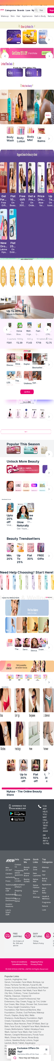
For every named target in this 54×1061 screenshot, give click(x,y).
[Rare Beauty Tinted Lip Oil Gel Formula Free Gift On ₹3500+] (3, 177)
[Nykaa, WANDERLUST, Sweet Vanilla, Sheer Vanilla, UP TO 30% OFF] (37, 677)
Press (8, 881)
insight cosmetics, (22, 1007)
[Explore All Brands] (27, 394)
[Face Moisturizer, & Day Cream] (39, 582)
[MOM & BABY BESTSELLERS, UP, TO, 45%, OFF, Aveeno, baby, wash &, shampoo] (22, 276)
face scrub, (15, 1026)
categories (10, 10)
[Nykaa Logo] (2, 9)
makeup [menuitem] (5, 16)
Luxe (44, 910)
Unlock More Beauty (23, 461)
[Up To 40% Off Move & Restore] (27, 307)
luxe (28, 10)
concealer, (16, 982)
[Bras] (5, 703)
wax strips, (21, 1004)
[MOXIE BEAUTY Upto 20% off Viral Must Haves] (10, 507)
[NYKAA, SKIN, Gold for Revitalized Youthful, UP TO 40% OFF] (10, 677)
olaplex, (15, 1015)
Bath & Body (44, 880)
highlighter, (17, 979)
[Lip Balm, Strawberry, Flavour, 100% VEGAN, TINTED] (7, 582)
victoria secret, (18, 987)
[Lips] (1, 582)
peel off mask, (33, 1023)
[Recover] (45, 625)
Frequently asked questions (19, 872)
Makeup (45, 867)
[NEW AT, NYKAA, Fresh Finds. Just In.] (34, 486)
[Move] (9, 625)
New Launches (37, 874)
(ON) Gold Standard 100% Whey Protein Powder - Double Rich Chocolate (49, 334)
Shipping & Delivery (18, 893)
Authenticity (10, 877)
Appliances (46, 884)
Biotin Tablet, (18, 1043)
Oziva (19, 331)
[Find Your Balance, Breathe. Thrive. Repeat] (33, 608)
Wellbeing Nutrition (29, 331)
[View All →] (27, 433)
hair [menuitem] (18, 16)
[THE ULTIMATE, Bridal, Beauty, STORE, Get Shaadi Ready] (26, 486)
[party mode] (27, 25)
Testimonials (11, 885)
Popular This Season (23, 444)
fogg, (29, 1001)
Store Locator (18, 880)
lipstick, (8, 979)
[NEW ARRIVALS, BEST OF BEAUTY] (50, 276)
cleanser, (16, 996)
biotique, (37, 982)
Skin (44, 871)
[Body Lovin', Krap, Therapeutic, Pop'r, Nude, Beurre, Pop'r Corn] (41, 130)
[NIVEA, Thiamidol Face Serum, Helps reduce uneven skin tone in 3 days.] (26, 414)
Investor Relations (9, 905)
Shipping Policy (36, 962)
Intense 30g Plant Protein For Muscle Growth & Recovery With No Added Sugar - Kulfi (10, 334)
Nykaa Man (35, 880)
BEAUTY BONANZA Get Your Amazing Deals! (23, 2)
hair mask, (27, 990)
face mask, (27, 982)
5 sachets (10, 339)
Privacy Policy (36, 964)
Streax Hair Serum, (18, 1037)
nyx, (24, 1021)
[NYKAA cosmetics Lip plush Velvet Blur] (50, 177)
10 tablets (40, 339)
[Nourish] (21, 625)
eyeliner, (18, 990)
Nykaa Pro (35, 892)
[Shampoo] (14, 582)
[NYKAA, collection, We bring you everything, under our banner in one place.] (27, 666)
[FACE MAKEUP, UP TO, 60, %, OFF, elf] (3, 276)
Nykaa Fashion (36, 886)
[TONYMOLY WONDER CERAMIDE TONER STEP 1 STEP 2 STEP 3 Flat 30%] (30, 547)
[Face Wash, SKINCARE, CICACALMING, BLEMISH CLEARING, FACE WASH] (20, 582)
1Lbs (50, 339)
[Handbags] (19, 737)
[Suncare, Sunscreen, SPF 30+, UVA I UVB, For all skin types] (52, 582)
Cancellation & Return (20, 886)
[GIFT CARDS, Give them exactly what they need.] (23, 469)
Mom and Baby (44, 890)
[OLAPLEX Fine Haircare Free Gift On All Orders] (22, 177)
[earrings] (19, 703)
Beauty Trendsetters (23, 539)
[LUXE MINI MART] (11, 357)
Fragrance (46, 902)
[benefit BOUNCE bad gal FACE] (40, 547)
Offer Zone (35, 868)
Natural (45, 906)
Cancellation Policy (19, 964)
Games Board (27, 874)
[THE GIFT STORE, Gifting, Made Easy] (18, 486)
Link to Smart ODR (8, 912)
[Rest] (33, 625)
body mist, (24, 1015)
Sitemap (36, 897)
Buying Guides (27, 880)
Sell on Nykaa (17, 900)
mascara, (13, 998)
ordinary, (17, 993)
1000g (20, 339)
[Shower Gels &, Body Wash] (46, 582)
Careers (9, 874)
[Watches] (5, 737)
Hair (43, 875)
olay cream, (21, 1001)
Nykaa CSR (8, 889)
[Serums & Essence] (33, 582)
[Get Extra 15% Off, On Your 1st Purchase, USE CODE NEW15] (27, 53)
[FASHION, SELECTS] (11, 765)
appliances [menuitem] (27, 16)
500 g (30, 339)
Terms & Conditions (19, 962)
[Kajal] (27, 582)
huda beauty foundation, (25, 1018)
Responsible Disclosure (11, 899)
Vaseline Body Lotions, (22, 1040)
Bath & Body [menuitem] (40, 16)
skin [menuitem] (13, 16)
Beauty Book (26, 868)
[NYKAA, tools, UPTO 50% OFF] (19, 677)
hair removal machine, (26, 1010)
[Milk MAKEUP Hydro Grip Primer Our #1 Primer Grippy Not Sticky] (31, 177)
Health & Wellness (45, 897)
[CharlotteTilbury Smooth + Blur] (13, 177)
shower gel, (31, 1004)
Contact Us (18, 866)
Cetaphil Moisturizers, (22, 1034)
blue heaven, (20, 1023)
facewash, (16, 1021)
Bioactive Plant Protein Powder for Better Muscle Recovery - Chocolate (19, 334)
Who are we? (9, 869)
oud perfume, (30, 1012)
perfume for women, (20, 985)
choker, (19, 1012)
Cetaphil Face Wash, (30, 1026)
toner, (25, 993)
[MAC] (36, 375)
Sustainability (11, 894)
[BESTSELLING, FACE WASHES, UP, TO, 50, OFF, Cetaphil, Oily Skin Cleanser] (13, 276)
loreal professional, (27, 998)
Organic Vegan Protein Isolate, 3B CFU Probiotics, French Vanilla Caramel (29, 334)
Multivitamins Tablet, (20, 1029)
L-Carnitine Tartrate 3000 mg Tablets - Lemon (39, 334)
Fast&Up (39, 331)
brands (20, 10)
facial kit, (34, 985)
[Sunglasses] (34, 703)
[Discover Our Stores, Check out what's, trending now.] (10, 486)
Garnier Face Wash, (19, 1032)
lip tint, (36, 1001)
